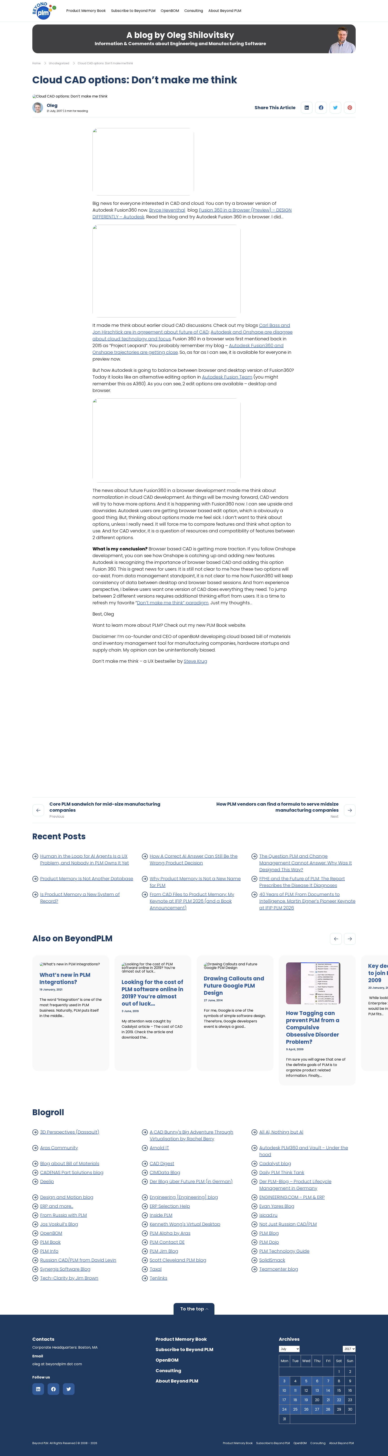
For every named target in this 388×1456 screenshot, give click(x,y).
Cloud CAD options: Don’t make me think (105, 63)
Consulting (193, 10)
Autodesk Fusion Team (227, 377)
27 (317, 1409)
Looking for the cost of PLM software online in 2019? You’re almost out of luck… (152, 992)
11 (295, 1390)
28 (328, 1409)
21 (328, 1400)
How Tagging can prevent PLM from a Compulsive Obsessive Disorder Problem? (313, 1027)
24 (284, 1409)
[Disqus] (194, 729)
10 (284, 1390)
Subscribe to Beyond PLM (133, 10)
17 (284, 1400)
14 (328, 1390)
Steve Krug (195, 661)
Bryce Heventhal (167, 210)
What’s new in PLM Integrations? (65, 978)
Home (36, 63)
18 (295, 1400)
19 (306, 1400)
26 (306, 1409)
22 (339, 1400)
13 (317, 1390)
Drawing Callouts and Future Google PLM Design (234, 986)
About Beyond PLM (224, 10)
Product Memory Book (86, 10)
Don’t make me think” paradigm (173, 603)
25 (295, 1409)
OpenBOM (170, 10)
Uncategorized (59, 63)
